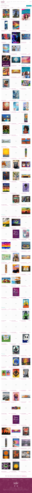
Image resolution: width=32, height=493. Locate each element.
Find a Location (5, 479)
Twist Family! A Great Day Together (4, 147)
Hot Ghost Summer (13, 344)
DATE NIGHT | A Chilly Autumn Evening (25, 147)
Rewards (31, 1)
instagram (17, 486)
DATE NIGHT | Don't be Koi (24, 89)
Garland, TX (8, 2)
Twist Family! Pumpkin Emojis (4, 379)
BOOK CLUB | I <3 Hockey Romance (5, 89)
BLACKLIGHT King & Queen (24, 205)
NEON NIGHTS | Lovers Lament (24, 286)
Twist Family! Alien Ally (13, 228)
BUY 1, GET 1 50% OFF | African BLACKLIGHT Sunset (25, 217)
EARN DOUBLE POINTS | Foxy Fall (4, 170)
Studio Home (8, 1)
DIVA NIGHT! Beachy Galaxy (14, 31)
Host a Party (14, 1)
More (21, 1)
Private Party (14, 479)
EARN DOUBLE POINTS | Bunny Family (5, 263)
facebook (14, 486)
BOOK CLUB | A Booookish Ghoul (24, 344)
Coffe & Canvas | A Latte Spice (24, 437)
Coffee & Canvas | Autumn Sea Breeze (15, 286)
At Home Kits (18, 1)
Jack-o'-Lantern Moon (3, 460)
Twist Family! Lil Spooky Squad (14, 321)
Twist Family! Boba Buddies (14, 54)
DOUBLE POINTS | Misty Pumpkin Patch (5, 402)
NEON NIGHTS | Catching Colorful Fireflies (25, 54)
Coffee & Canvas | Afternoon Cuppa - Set (15, 112)
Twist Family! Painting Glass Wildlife (14, 89)
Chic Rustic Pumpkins (23, 402)
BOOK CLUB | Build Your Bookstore (14, 205)
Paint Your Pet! (12, 170)
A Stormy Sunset (3, 228)
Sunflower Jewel (13, 379)
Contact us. (24, 475)
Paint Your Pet (12, 263)
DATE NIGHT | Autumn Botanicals (24, 112)
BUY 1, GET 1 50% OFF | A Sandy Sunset (25, 263)
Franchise (24, 1)
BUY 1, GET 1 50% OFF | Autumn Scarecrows (25, 170)
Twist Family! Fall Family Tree (4, 437)
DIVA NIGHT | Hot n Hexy (23, 321)
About (21, 479)
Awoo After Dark (3, 31)
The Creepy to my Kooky (23, 379)
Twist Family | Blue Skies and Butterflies (25, 31)
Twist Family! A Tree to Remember (4, 205)
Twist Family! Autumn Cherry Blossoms (5, 112)
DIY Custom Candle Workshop (14, 147)
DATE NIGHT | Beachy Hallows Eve (24, 460)
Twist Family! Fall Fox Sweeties (4, 286)
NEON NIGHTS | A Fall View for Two (24, 228)
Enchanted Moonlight (3, 54)
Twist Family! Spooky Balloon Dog (14, 460)
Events (11, 1)
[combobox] (7, 7)
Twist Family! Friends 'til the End (4, 344)
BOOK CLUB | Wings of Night (14, 437)
